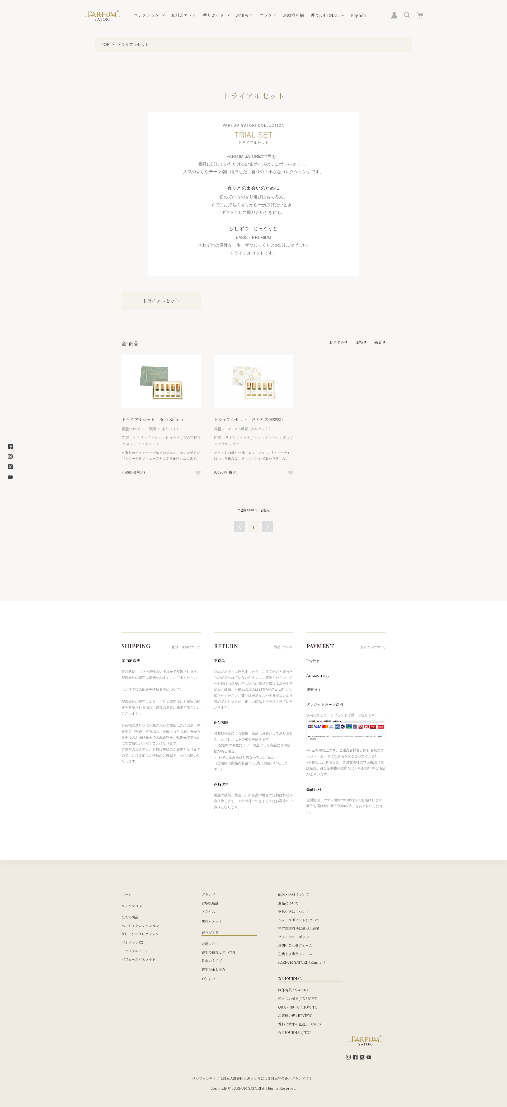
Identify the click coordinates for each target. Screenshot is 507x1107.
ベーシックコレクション (140, 925)
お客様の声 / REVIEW (295, 1015)
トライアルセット (133, 44)
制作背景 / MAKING (293, 989)
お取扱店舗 (293, 15)
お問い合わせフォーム (295, 945)
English (358, 15)
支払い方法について (293, 911)
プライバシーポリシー (295, 936)
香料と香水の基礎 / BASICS (299, 1023)
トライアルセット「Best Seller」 (153, 419)
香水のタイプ (211, 960)
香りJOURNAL (325, 15)
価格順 (361, 342)
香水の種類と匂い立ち (218, 952)
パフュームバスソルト (138, 959)
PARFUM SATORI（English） (302, 962)
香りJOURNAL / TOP (295, 1032)
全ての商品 (130, 917)
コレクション (146, 15)
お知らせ (244, 15)
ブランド (267, 15)
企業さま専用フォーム (295, 953)
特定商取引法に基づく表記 (298, 928)
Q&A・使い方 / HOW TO (297, 1007)
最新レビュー (211, 943)
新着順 (380, 342)
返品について (288, 903)
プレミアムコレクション (140, 933)
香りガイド (213, 15)
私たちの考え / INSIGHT (297, 998)
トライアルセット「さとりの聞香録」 (249, 419)
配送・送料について (293, 894)
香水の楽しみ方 (213, 969)
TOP (106, 44)
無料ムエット (183, 15)
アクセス (208, 911)
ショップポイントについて (298, 919)
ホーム (126, 894)
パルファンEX (132, 942)
